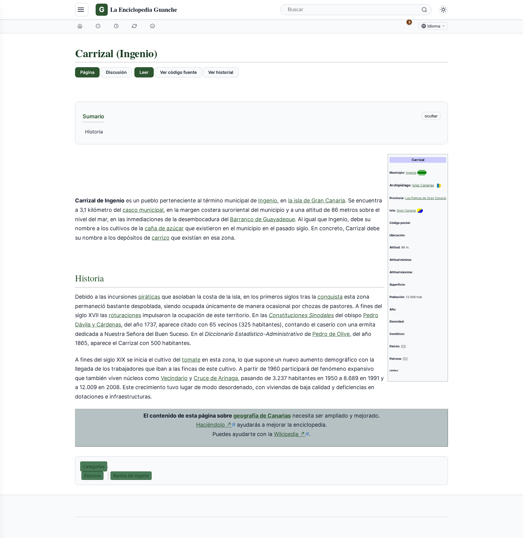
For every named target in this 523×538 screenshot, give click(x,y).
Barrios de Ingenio (131, 475)
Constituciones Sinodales (301, 315)
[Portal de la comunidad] (98, 26)
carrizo (160, 238)
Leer (144, 72)
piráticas (149, 297)
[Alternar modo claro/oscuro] (443, 9)
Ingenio (411, 172)
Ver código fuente (178, 72)
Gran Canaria (406, 210)
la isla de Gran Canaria (316, 200)
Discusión (116, 72)
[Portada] (80, 26)
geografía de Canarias (262, 415)
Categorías (93, 466)
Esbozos (92, 475)
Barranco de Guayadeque (262, 219)
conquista (330, 297)
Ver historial (220, 72)
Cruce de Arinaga (216, 378)
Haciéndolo (215, 425)
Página (87, 72)
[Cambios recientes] (135, 26)
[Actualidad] (116, 26)
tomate (191, 359)
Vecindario (174, 378)
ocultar (431, 115)
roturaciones (125, 315)
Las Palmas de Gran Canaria (425, 198)
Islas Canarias (423, 185)
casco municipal (143, 210)
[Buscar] (424, 10)
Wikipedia (291, 434)
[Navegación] (81, 9)
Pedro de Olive (331, 334)
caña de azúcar (164, 228)
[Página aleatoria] (153, 26)
